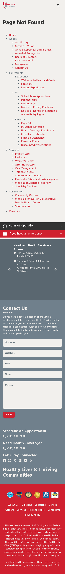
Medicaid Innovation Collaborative (35, 199)
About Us (13, 505)
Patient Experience (32, 87)
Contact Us (21, 68)
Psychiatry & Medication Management (37, 179)
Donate (53, 505)
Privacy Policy (32, 515)
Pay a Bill (26, 123)
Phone (8, 374)
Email (7, 363)
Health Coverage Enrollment (37, 130)
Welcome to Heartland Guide (38, 80)
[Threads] (31, 461)
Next (55, 269)
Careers (9, 510)
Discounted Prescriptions (36, 145)
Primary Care (22, 154)
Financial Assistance (33, 138)
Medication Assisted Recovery (33, 183)
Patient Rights (29, 104)
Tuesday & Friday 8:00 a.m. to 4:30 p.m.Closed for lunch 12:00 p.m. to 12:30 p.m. (33, 266)
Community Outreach (27, 195)
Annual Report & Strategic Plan (33, 50)
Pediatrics (21, 157)
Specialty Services (26, 186)
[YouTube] (25, 461)
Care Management (25, 168)
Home (12, 35)
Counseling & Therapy (28, 176)
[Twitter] (14, 461)
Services (21, 510)
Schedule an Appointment (36, 96)
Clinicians (14, 211)
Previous (9, 269)
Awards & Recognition (28, 53)
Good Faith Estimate (33, 134)
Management (22, 64)
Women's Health (24, 161)
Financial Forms (30, 141)
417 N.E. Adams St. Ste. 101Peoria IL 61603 (31, 254)
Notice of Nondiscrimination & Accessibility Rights (39, 113)
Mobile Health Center (28, 202)
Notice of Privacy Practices (37, 107)
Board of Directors (26, 57)
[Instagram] (9, 461)
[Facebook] (4, 461)
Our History (21, 42)
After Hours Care (25, 165)
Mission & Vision (24, 46)
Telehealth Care (24, 172)
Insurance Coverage (32, 127)
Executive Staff (24, 61)
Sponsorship (22, 206)
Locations (26, 84)
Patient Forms (29, 100)
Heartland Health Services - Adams (32, 247)
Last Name (10, 353)
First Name (10, 342)
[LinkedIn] (20, 461)
